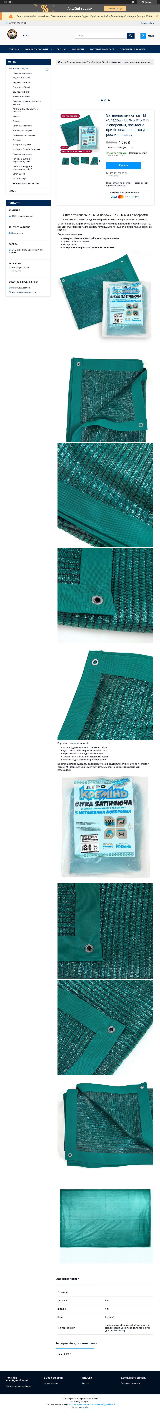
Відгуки (12, 191)
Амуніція (17, 140)
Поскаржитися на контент (78, 1404)
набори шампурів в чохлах (26, 183)
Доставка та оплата (101, 49)
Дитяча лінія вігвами (22, 126)
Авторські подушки (22, 144)
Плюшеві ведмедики (22, 73)
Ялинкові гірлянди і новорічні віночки (27, 102)
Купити (123, 165)
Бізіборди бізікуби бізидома (26, 149)
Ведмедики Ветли (21, 82)
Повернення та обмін (133, 49)
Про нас (61, 49)
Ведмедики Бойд (21, 92)
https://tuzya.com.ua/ (20, 288)
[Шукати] (131, 36)
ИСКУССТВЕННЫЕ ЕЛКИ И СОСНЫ (25, 110)
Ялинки (16, 116)
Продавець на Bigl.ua (80, 1401)
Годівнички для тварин (24, 135)
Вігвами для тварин (22, 130)
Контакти (78, 49)
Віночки (16, 121)
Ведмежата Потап (21, 77)
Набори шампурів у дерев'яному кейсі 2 (22, 167)
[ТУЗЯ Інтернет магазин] (12, 41)
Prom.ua (94, 1399)
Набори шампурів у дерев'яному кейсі (22, 160)
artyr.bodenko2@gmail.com (24, 292)
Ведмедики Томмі (21, 87)
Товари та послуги (36, 49)
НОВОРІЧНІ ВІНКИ (21, 96)
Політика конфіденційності (19, 1386)
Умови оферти (51, 1383)
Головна (13, 49)
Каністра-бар (19, 178)
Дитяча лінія (19, 174)
